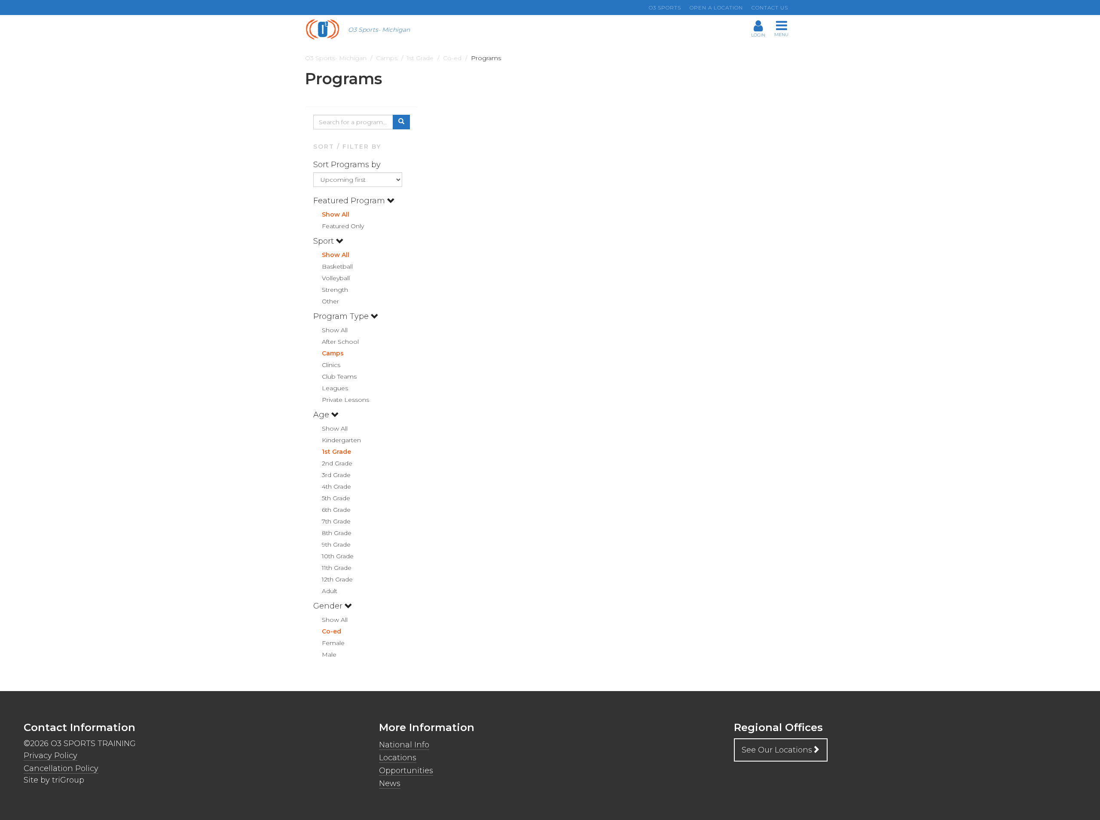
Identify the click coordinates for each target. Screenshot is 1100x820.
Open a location (716, 7)
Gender (329, 606)
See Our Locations (777, 750)
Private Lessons (345, 400)
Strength (335, 290)
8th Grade (336, 533)
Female (333, 643)
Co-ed (331, 631)
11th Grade (336, 568)
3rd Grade (336, 475)
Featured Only (343, 226)
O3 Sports (665, 7)
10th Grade (338, 556)
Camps (333, 353)
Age (322, 414)
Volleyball (336, 278)
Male (329, 654)
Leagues (335, 388)
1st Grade (336, 452)
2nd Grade (337, 463)
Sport (324, 241)
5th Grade (336, 498)
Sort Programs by (348, 164)
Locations (397, 757)
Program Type (342, 316)
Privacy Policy (50, 755)
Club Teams (339, 376)
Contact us (770, 7)
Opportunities (406, 770)
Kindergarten (341, 440)
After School (340, 342)
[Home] (325, 29)
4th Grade (336, 486)
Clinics (331, 365)
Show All (335, 214)
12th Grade (337, 579)
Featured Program (350, 200)
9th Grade (336, 544)
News (389, 783)
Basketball (337, 266)
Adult (329, 591)
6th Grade (336, 510)
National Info (404, 745)
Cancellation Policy (61, 768)
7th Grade (336, 521)
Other (330, 301)
